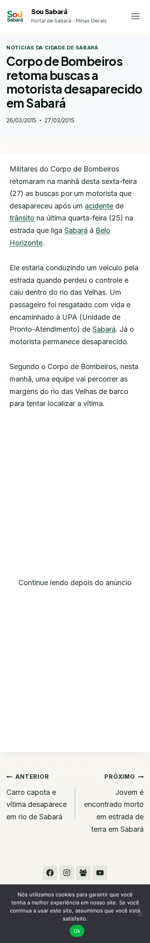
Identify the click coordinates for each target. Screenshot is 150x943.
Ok (77, 931)
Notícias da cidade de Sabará (52, 48)
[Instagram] (67, 872)
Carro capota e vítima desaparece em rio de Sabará (36, 797)
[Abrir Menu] (135, 16)
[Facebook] (50, 872)
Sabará (76, 230)
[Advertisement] (75, 498)
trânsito (22, 218)
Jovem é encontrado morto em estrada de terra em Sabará (114, 803)
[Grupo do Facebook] (83, 872)
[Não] (140, 914)
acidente (99, 206)
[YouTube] (100, 872)
